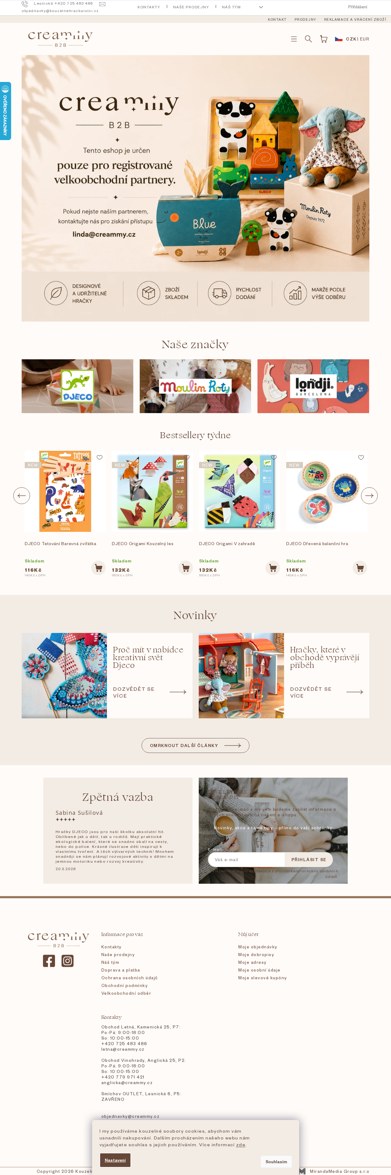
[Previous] (21, 495)
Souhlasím (276, 1161)
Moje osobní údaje (259, 969)
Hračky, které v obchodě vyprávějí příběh (324, 657)
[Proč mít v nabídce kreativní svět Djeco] (64, 675)
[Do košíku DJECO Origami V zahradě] (273, 568)
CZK (351, 38)
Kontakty (149, 7)
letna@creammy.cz (123, 1049)
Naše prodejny (191, 7)
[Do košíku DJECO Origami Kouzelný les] (185, 568)
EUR (365, 38)
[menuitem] (277, 19)
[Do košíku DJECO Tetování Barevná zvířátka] (98, 568)
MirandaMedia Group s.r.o (339, 1171)
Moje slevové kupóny (262, 977)
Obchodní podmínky (124, 985)
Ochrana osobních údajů (129, 977)
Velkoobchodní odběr (126, 993)
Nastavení (115, 1160)
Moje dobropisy (256, 954)
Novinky (195, 615)
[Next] (369, 495)
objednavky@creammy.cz (130, 1116)
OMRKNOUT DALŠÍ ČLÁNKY (184, 745)
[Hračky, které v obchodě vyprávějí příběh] (241, 675)
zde (241, 1144)
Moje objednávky (258, 946)
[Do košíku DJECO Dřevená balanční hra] (360, 568)
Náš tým (231, 7)
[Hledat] (308, 39)
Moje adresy (252, 962)
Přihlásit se (309, 859)
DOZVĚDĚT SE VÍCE (134, 692)
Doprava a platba (120, 969)
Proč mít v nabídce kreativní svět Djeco (148, 657)
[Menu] (294, 38)
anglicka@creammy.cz (127, 1082)
